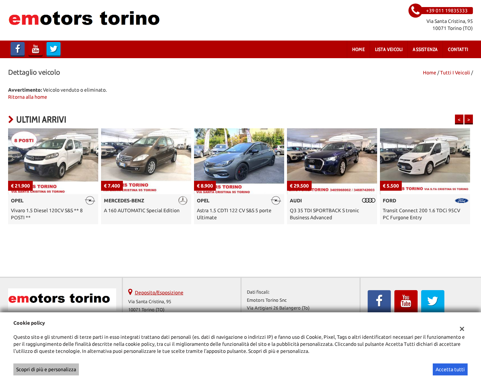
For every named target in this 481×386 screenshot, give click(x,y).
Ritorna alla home (27, 97)
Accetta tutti (450, 369)
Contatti (458, 49)
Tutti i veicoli (455, 72)
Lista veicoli (389, 49)
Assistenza (425, 49)
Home (358, 49)
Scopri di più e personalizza (46, 369)
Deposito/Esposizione (159, 292)
